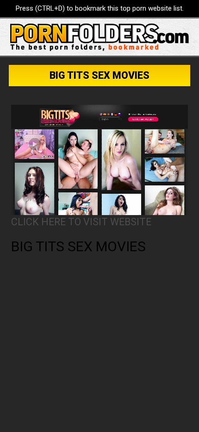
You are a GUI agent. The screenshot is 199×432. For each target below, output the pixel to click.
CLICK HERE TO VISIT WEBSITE (81, 222)
